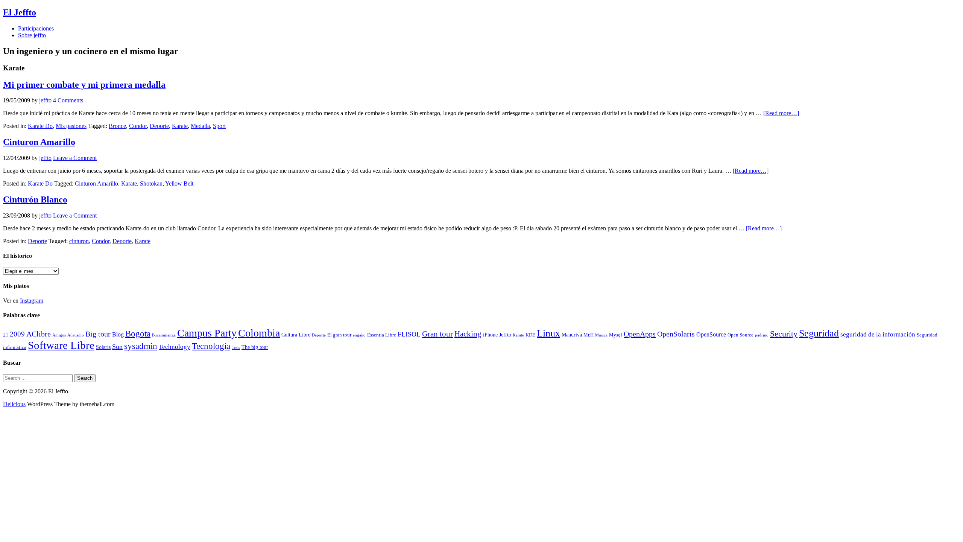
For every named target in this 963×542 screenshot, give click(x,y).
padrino (762, 335)
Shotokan (151, 183)
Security (783, 333)
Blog (118, 334)
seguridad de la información (877, 334)
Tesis (236, 348)
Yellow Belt (179, 183)
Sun (117, 346)
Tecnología (211, 346)
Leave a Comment (75, 158)
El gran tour (339, 335)
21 (5, 335)
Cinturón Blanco (35, 199)
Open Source (740, 335)
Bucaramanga (164, 335)
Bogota (137, 333)
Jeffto (505, 335)
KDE (530, 335)
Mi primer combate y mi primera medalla (84, 85)
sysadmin (140, 346)
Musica (601, 335)
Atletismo (75, 335)
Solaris (103, 347)
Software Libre (61, 345)
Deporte (159, 126)
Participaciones (36, 28)
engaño (359, 335)
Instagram (31, 300)
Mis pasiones (71, 126)
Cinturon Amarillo (39, 142)
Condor (138, 126)
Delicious (14, 404)
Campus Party (207, 333)
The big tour (255, 347)
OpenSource (711, 334)
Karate (180, 126)
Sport (219, 126)
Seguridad (819, 333)
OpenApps (640, 334)
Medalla (200, 126)
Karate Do (40, 126)
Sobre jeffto (32, 35)
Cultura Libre (295, 335)
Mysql (615, 335)
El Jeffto (19, 12)
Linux (548, 333)
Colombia (259, 333)
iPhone (490, 335)
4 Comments (68, 100)
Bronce (117, 126)
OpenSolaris (676, 334)
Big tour (98, 334)
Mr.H (588, 335)
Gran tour (437, 333)
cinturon (79, 241)
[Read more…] (781, 113)
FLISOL (409, 334)
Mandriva (572, 335)
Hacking (468, 333)
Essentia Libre (381, 335)
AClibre (38, 334)
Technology (174, 346)
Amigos (59, 335)
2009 (17, 334)
